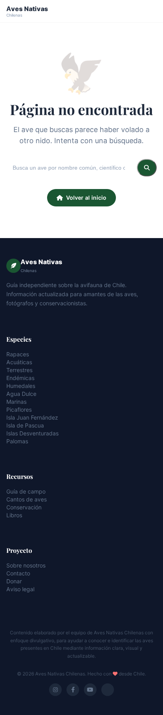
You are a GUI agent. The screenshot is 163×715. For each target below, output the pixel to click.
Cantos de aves (26, 499)
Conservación (24, 507)
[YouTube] (90, 689)
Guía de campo (25, 491)
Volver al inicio (86, 197)
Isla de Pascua (25, 425)
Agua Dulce (21, 393)
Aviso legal (20, 589)
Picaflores (19, 409)
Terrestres (19, 370)
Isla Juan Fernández (32, 417)
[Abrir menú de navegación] (149, 11)
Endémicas (20, 378)
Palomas (17, 441)
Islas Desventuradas (32, 433)
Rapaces (17, 354)
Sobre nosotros (25, 565)
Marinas (16, 401)
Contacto (18, 573)
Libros (14, 515)
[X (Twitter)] (107, 689)
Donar (14, 581)
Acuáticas (19, 362)
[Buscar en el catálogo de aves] (147, 167)
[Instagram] (55, 689)
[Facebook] (72, 689)
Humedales (20, 385)
